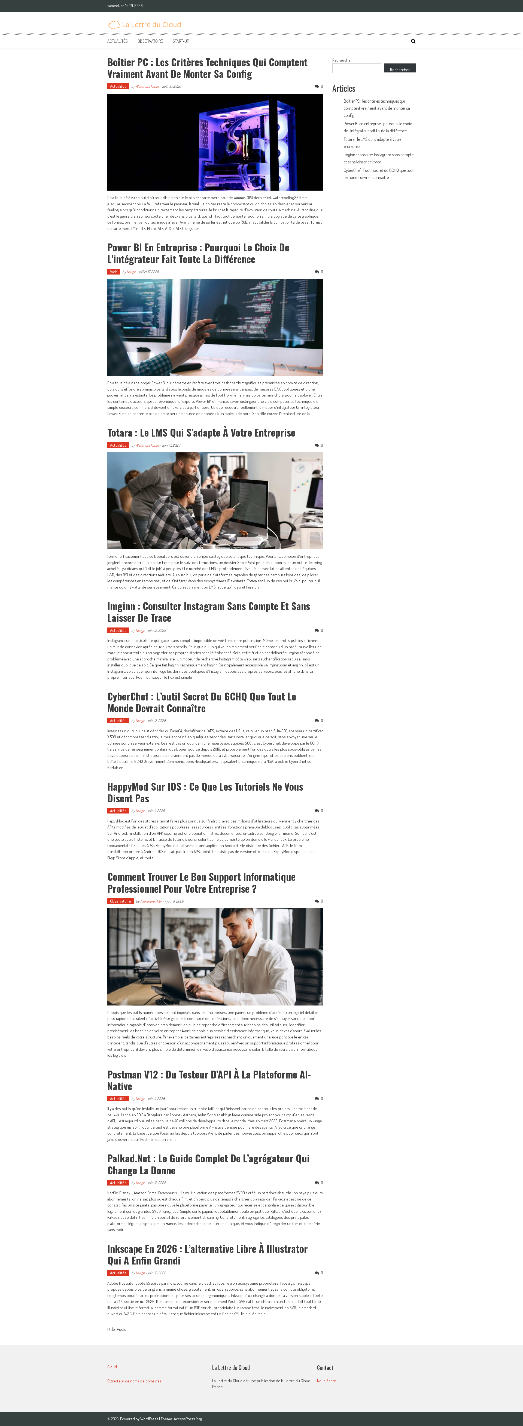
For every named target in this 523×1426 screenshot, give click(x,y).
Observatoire (150, 41)
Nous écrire (326, 1380)
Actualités (117, 41)
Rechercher (342, 60)
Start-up (181, 41)
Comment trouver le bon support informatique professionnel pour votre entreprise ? (201, 882)
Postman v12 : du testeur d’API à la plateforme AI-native (209, 1080)
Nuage (131, 271)
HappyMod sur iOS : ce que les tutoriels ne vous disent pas (205, 792)
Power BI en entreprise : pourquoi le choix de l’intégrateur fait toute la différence (198, 253)
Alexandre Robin (147, 86)
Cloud (112, 1366)
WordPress (149, 1418)
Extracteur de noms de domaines (134, 1381)
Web (113, 271)
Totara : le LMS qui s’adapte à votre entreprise (201, 432)
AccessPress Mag (188, 1418)
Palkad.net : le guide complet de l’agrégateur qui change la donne (208, 1164)
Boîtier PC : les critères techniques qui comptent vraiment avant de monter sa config (207, 67)
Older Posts (116, 1330)
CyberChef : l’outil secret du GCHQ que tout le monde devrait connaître (201, 702)
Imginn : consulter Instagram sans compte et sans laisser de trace (208, 611)
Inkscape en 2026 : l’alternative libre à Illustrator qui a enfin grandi (207, 1254)
